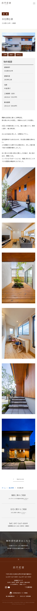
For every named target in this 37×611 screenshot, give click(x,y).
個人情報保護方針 (10, 596)
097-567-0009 (13, 577)
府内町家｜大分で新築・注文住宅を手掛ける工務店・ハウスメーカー (6, 3)
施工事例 (11, 487)
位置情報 (29, 587)
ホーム (4, 487)
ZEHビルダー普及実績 (25, 596)
